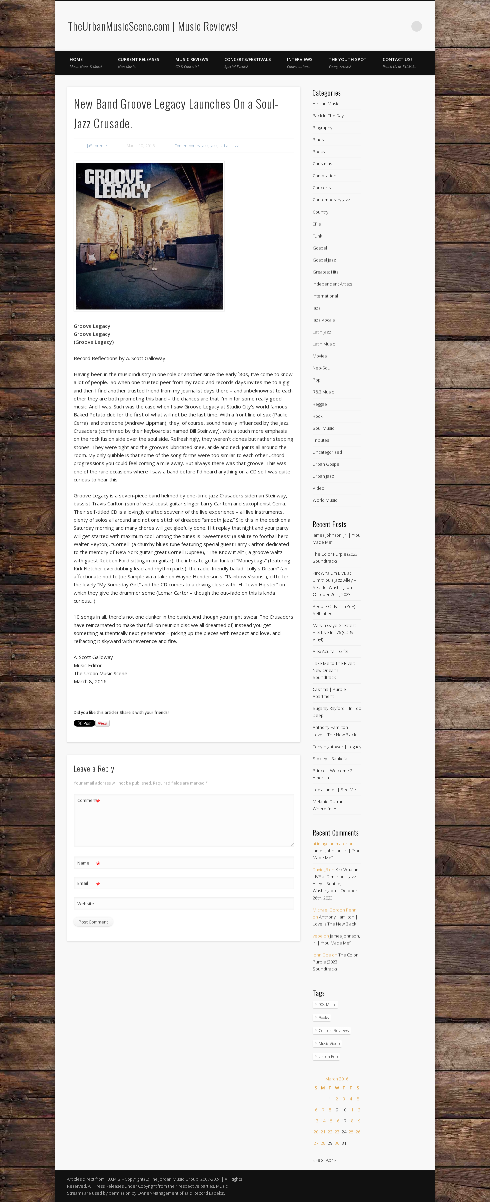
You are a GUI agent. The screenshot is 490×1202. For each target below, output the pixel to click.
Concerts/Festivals (247, 62)
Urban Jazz (229, 146)
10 (344, 1110)
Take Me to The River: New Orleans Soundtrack (334, 670)
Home (86, 62)
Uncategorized (327, 452)
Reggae (320, 404)
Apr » (331, 1160)
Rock (317, 416)
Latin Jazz (322, 332)
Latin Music (324, 344)
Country (320, 212)
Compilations (325, 176)
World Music (325, 500)
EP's (317, 224)
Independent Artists (332, 284)
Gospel (320, 248)
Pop (317, 380)
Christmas (322, 164)
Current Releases (138, 62)
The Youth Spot (348, 62)
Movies (320, 356)
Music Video (329, 1043)
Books (319, 152)
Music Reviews (191, 62)
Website (85, 903)
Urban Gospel (326, 464)
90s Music (327, 1004)
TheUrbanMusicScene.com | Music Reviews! (153, 26)
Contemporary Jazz (191, 146)
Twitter (403, 26)
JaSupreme (97, 146)
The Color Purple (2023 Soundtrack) (335, 962)
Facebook (389, 26)
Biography (322, 128)
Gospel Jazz (324, 260)
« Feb (318, 1160)
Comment (88, 801)
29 (330, 1143)
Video (318, 488)
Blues (318, 140)
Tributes (321, 440)
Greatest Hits (325, 272)
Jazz (213, 146)
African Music (326, 104)
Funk (317, 236)
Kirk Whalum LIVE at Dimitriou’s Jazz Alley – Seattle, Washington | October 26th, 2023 (336, 884)
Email (88, 884)
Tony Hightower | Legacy (337, 747)
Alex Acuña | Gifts (330, 651)
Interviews (300, 62)
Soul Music (323, 428)
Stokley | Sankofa (330, 759)
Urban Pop (328, 1056)
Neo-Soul (322, 368)
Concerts (322, 188)
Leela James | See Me (334, 790)
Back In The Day (328, 116)
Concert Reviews (334, 1030)
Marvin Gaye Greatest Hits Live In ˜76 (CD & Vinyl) (334, 632)
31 (344, 1143)
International (325, 296)
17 (344, 1121)
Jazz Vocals (324, 320)
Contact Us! (399, 62)
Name (88, 864)
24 (344, 1132)
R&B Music (323, 392)
